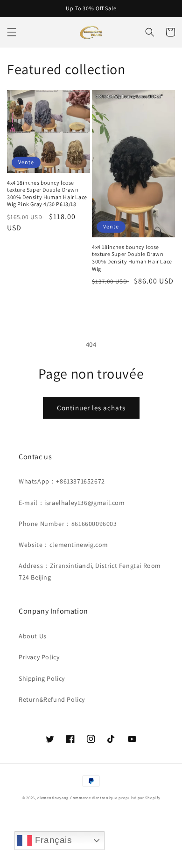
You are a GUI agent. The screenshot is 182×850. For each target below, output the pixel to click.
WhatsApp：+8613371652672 (62, 481)
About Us (33, 636)
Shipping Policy (42, 678)
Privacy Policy (39, 657)
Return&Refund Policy (52, 699)
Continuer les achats (91, 407)
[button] (11, 32)
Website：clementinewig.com (63, 544)
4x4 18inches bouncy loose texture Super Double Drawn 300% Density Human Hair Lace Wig (132, 257)
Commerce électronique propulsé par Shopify (115, 797)
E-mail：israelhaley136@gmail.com (72, 502)
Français (52, 840)
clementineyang (53, 797)
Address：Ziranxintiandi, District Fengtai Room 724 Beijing (90, 571)
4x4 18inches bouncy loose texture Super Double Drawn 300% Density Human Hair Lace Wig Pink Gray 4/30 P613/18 (47, 193)
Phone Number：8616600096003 (68, 523)
